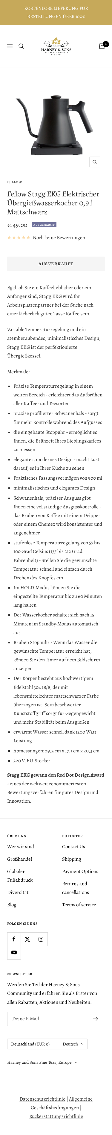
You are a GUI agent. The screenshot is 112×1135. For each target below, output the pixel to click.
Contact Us (73, 846)
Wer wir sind (20, 846)
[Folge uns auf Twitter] (27, 939)
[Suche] (21, 46)
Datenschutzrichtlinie (42, 1098)
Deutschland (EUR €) (30, 1044)
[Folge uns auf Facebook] (14, 939)
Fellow (14, 182)
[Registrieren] (95, 1019)
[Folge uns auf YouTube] (14, 952)
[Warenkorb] (102, 46)
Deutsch (70, 1044)
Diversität (18, 892)
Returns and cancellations (75, 888)
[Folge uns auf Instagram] (40, 939)
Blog (11, 904)
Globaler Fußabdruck (20, 876)
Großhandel (19, 859)
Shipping (71, 859)
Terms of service (79, 904)
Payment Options (80, 871)
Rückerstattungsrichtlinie (56, 1116)
